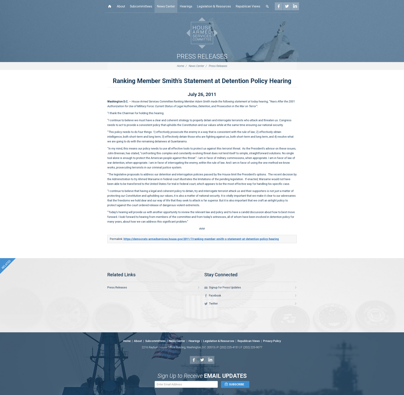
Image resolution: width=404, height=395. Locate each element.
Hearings (186, 6)
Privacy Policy (272, 341)
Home (109, 6)
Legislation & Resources (214, 6)
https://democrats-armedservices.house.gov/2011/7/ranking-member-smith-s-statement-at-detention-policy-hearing (201, 239)
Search (267, 6)
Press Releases (202, 56)
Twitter (287, 6)
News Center (166, 6)
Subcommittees (141, 6)
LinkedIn (295, 6)
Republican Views (248, 6)
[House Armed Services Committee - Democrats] (202, 33)
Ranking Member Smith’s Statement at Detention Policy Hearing (202, 81)
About (121, 6)
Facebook (279, 6)
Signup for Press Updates (224, 287)
